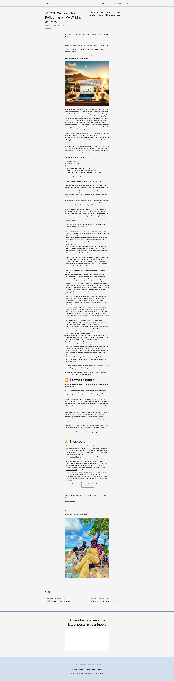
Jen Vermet (50, 3)
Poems (88, 669)
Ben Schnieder (85, 448)
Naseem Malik (96, 461)
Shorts (94, 669)
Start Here (105, 3)
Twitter (75, 665)
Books (100, 669)
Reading (74, 669)
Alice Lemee (88, 461)
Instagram (91, 665)
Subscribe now (87, 486)
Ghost (96, 673)
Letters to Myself (71, 470)
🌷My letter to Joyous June (103, 601)
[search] (128, 3)
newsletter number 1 (71, 227)
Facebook (83, 665)
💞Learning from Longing (58, 601)
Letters (113, 3)
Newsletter (48, 28)
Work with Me (121, 3)
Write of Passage (75, 457)
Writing (81, 669)
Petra (101, 673)
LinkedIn (98, 665)
